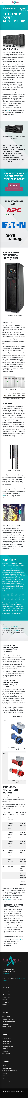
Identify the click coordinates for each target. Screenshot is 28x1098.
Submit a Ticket (6, 1038)
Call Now (15, 185)
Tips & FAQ (5, 1048)
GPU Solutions (6, 997)
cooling (8, 110)
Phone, (17, 630)
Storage (4, 1004)
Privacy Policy (6, 1081)
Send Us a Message (15, 189)
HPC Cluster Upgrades (8, 1019)
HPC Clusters (6, 994)
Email (14, 544)
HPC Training (5, 1024)
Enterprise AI (5, 992)
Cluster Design (6, 1016)
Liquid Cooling (18, 939)
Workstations (5, 1002)
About (4, 1065)
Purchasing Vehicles (7, 1068)
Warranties (5, 1051)
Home (4, 8)
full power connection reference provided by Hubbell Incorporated (12, 626)
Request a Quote (6, 1041)
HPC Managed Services (8, 1021)
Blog (3, 1078)
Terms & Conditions (7, 1046)
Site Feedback (6, 1053)
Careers (4, 1073)
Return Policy (5, 1043)
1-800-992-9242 (6, 975)
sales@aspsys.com (7, 973)
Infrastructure (12, 8)
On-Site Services (6, 1026)
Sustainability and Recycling (9, 1070)
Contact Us (5, 1075)
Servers (4, 999)
